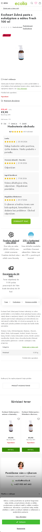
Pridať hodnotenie (21, 386)
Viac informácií (22, 89)
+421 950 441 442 (22, 484)
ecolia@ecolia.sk (22, 480)
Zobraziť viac (21, 221)
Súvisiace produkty (31, 302)
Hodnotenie (16, 302)
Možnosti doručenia (11, 100)
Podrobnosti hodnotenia (28, 27)
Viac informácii (21, 517)
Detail (11, 450)
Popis (6, 302)
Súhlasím (22, 522)
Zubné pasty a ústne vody (30, 347)
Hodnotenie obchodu (21, 126)
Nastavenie (21, 528)
